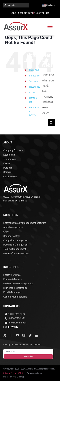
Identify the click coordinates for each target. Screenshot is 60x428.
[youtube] (17, 335)
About (32, 92)
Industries (34, 75)
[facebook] (11, 335)
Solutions (34, 70)
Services (33, 81)
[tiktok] (30, 335)
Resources (34, 86)
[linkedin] (36, 335)
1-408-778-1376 (41, 13)
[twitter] (4, 335)
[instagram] (23, 335)
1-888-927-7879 (25, 13)
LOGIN (13, 13)
